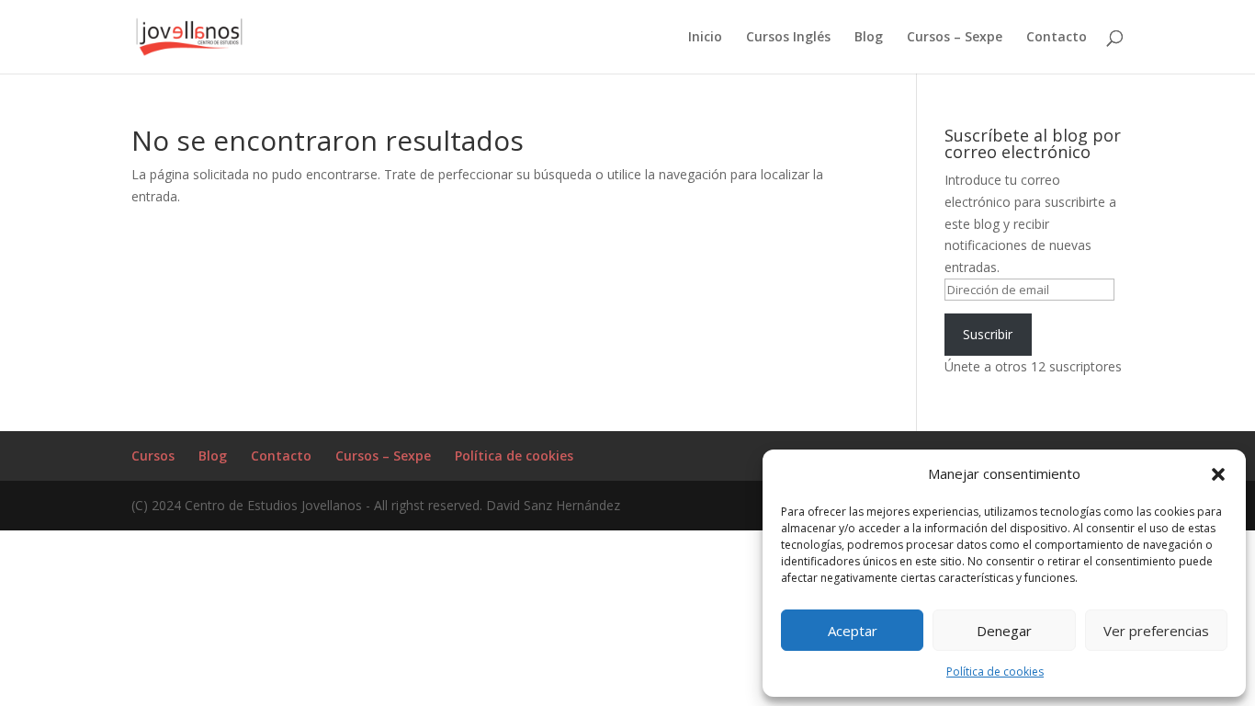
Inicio (705, 37)
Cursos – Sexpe (954, 37)
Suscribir (987, 334)
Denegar (1004, 630)
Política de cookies (995, 671)
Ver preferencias (1156, 630)
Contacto (1056, 37)
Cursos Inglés (788, 37)
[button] (1218, 474)
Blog (868, 37)
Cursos (153, 455)
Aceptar (852, 630)
